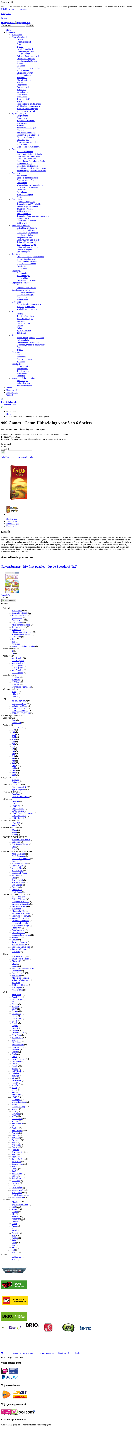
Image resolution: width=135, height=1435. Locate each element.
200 (13, 753)
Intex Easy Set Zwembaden (28, 156)
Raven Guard (17, 880)
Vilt (13, 1250)
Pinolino (15, 1135)
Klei (13, 1214)
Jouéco (14, 1087)
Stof (13, 1247)
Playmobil (21, 66)
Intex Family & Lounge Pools (29, 154)
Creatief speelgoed (24, 249)
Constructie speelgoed (26, 58)
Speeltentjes (22, 297)
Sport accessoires (24, 330)
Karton (14, 1209)
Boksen (20, 326)
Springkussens (23, 218)
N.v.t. (14, 691)
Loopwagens (22, 116)
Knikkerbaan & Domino (27, 61)
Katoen (15, 1211)
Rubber (15, 1238)
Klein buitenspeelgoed (21, 225)
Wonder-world (18, 1197)
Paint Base (16, 794)
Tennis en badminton (25, 316)
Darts (19, 347)
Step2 (14, 1171)
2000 (14, 770)
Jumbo (14, 1090)
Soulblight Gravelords (21, 947)
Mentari (15, 1109)
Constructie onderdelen (26, 280)
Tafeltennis (21, 333)
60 (13, 749)
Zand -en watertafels (25, 180)
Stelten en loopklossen (26, 230)
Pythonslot (16, 1145)
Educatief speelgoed (25, 51)
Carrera (15, 1011)
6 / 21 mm (16, 823)
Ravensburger (17, 1152)
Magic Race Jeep (19, 1102)
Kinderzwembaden (25, 151)
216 (13, 756)
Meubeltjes (16, 302)
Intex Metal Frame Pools (27, 159)
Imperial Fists (17, 868)
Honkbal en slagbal (25, 318)
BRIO (14, 1009)
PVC (14, 1235)
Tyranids (15, 887)
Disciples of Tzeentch (21, 904)
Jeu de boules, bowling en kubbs (30, 337)
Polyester (15, 1233)
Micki (14, 1111)
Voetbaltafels (22, 368)
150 (13, 730)
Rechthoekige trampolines (27, 206)
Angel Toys (16, 997)
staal (13, 1245)
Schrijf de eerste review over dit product (17, 457)
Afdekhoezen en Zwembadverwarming (33, 168)
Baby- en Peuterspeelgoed (28, 56)
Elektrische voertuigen (26, 132)
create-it (15, 1028)
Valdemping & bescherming (23, 378)
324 (13, 761)
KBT (14, 1092)
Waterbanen (22, 182)
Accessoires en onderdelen (28, 142)
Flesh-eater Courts (19, 906)
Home (8, 30)
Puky (14, 1142)
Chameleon (16, 1014)
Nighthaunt (16, 928)
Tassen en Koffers (24, 99)
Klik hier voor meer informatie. (14, 9)
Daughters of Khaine (20, 901)
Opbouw (15, 782)
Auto (14, 720)
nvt (13, 1126)
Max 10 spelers (18, 660)
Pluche (20, 82)
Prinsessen (16, 982)
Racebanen (21, 89)
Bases (14, 849)
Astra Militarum (18, 854)
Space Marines (18, 882)
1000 (14, 765)
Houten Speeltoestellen (26, 259)
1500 (14, 768)
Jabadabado (16, 1080)
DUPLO (15, 801)
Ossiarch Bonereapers (21, 935)
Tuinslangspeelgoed (25, 194)
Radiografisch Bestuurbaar (28, 135)
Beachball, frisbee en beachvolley (31, 345)
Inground (15, 780)
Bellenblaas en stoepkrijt (27, 228)
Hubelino (15, 1073)
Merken (4, 1353)
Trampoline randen (25, 209)
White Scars (17, 892)
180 (13, 732)
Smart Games (17, 1164)
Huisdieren (16, 975)
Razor (14, 1154)
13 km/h (15, 694)
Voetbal (20, 314)
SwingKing (16, 1178)
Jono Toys (16, 1085)
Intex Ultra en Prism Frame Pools (31, 161)
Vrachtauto (16, 722)
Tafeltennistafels (23, 371)
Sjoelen (20, 349)
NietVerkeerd (17, 1123)
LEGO (20, 39)
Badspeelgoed (23, 87)
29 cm (14, 830)
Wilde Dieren (17, 990)
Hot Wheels (16, 1071)
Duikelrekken (22, 278)
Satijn (14, 1240)
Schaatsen (21, 361)
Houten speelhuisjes (25, 295)
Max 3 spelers (17, 665)
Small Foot (16, 1161)
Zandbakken (22, 175)
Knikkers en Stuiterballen (27, 235)
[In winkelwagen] (3, 452)
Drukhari (15, 861)
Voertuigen (16, 987)
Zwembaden (17, 149)
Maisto (14, 1104)
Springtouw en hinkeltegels (28, 240)
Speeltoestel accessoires (27, 261)
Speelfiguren (22, 94)
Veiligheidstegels (24, 223)
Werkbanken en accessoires (28, 106)
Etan (13, 1040)
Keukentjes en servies (26, 306)
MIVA (14, 1116)
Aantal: (4, 449)
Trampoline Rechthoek (21, 687)
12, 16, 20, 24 (17, 727)
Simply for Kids (18, 1159)
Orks (14, 878)
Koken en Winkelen (20, 980)
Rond (14, 1259)
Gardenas (16, 1049)
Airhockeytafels (23, 366)
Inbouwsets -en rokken (26, 221)
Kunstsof (15, 1216)
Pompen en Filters (24, 163)
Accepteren (6, 13)
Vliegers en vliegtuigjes (26, 111)
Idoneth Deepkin (19, 918)
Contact (9, 395)
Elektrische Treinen (25, 73)
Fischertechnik (18, 1045)
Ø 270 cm (16, 682)
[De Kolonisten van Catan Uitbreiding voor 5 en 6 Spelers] (12, 514)
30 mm (14, 825)
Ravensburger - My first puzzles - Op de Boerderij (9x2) (39, 566)
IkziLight (15, 1076)
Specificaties (11, 521)
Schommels (16, 271)
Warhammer (17, 35)
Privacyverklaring (46, 1353)
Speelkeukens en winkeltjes (28, 68)
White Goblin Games (20, 1195)
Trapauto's (21, 125)
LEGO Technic (18, 818)
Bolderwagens (23, 139)
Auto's (19, 197)
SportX (15, 1169)
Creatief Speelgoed (25, 49)
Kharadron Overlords (20, 920)
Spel (13, 335)
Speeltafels (16, 364)
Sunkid (15, 1176)
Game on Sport (18, 1047)
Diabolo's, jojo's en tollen (27, 233)
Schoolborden (22, 92)
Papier (14, 1226)
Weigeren (5, 18)
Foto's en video (12, 526)
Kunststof (16, 1219)
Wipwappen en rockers (26, 287)
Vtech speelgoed (24, 42)
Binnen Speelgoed (19, 37)
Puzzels (20, 44)
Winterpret (16, 352)
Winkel (9, 388)
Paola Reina (17, 1130)
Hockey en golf (23, 323)
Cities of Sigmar (18, 899)
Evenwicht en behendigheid (28, 342)
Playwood (16, 1140)
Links (77, 1353)
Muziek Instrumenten (26, 80)
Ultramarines (17, 889)
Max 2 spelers (17, 663)
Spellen (20, 46)
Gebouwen (16, 971)
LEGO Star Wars (19, 816)
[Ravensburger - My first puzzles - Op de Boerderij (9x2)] (12, 593)
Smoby (15, 1166)
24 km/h (15, 696)
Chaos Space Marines (21, 858)
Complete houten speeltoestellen (30, 256)
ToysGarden (17, 1188)
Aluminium (16, 1202)
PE (13, 1228)
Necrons (15, 875)
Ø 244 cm (16, 680)
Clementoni (16, 1018)
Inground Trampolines (26, 202)
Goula (14, 1054)
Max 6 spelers (17, 672)
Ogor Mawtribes (18, 930)
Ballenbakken (22, 299)
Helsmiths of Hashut (20, 916)
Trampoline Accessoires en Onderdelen (33, 216)
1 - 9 (13, 746)
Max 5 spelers (17, 670)
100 (13, 751)
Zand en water (18, 173)
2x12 (14, 734)
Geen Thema (17, 973)
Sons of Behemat (19, 944)
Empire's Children (19, 863)
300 (13, 758)
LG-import (16, 1099)
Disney (15, 963)
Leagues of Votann (19, 873)
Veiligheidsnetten (24, 211)
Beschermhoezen (24, 213)
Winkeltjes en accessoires (27, 309)
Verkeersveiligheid (24, 385)
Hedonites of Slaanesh (21, 913)
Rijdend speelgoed (19, 113)
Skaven (15, 940)
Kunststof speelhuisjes (26, 292)
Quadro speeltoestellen (26, 264)
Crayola (15, 1025)
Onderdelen (22, 268)
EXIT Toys (16, 1042)
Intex (14, 1078)
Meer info (5, 595)
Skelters (20, 130)
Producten (10, 32)
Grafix (14, 1056)
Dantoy (15, 1030)
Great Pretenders (18, 1059)
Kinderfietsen (22, 144)
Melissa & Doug (18, 1107)
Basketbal (21, 321)
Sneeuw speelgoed (24, 359)
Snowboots (21, 357)
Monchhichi (17, 1118)
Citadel (15, 1016)
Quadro (15, 1147)
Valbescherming (23, 383)
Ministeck (16, 1114)
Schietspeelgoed (23, 252)
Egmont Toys (17, 1037)
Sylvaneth (16, 951)
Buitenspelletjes (23, 340)
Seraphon (16, 937)
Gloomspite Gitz (18, 911)
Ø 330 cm (16, 684)
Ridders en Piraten (19, 985)
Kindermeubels (23, 70)
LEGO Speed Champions (22, 813)
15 (13, 653)
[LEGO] (15, 1304)
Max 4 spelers (17, 668)
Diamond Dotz (18, 1033)
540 (13, 742)
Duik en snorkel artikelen (27, 187)
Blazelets (15, 1006)
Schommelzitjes (23, 275)
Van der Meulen (18, 1190)
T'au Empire (17, 885)
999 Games (16, 994)
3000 (14, 773)
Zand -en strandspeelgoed (27, 108)
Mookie (15, 1121)
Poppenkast (21, 85)
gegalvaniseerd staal (20, 1204)
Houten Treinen (23, 54)
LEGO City (16, 806)
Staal (14, 1243)
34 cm (14, 832)
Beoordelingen (12, 524)
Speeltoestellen (18, 254)
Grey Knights (17, 866)
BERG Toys (17, 999)
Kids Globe (16, 1095)
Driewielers (21, 123)
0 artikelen (9, 403)
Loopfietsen (22, 118)
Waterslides (21, 190)
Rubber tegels (22, 380)
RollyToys (16, 1157)
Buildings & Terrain (20, 844)
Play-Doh (16, 1138)
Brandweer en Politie (20, 959)
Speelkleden (22, 97)
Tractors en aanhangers (26, 128)
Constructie (21, 266)
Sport (14, 311)
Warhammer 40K (19, 787)
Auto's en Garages (24, 75)
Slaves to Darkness (19, 942)
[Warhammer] (14, 1272)
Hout (14, 1207)
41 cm (14, 835)
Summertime (17, 1173)
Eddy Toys (16, 1035)
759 (13, 744)
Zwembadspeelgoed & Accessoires (31, 171)
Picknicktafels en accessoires (29, 304)
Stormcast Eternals (19, 949)
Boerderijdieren (18, 956)
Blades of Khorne (19, 897)
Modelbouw (22, 77)
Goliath (15, 1052)
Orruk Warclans (18, 932)
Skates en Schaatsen (25, 137)
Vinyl (14, 1252)
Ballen (19, 328)
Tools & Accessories (20, 796)
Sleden (20, 354)
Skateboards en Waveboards (28, 147)
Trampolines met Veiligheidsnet (30, 204)
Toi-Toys (15, 1183)
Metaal (14, 1223)
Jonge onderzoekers (25, 237)
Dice (14, 847)
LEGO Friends (18, 811)
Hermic (15, 1066)
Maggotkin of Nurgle (20, 925)
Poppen (20, 63)
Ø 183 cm (16, 677)
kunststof (15, 1221)
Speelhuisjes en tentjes (21, 290)
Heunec (15, 1068)
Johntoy (15, 1083)
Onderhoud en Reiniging (27, 166)
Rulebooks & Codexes (21, 839)
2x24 (14, 737)
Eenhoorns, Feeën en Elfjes (23, 968)
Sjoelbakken (22, 373)
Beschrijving (11, 519)
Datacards (16, 842)
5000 (14, 775)
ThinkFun (16, 1180)
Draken (15, 966)
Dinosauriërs (17, 961)
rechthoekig (16, 1257)
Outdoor (15, 1128)
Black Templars (18, 856)
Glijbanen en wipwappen (22, 283)
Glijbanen (21, 285)
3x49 (14, 739)
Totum (14, 1185)
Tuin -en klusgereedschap (27, 242)
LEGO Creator (18, 808)
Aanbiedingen (12, 392)
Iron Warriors (17, 870)
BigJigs (15, 1004)
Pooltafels (21, 376)
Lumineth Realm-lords (21, 923)
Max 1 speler (17, 658)
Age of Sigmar (18, 789)
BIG (13, 1002)
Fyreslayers (16, 909)
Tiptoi (19, 101)
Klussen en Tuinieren (20, 978)
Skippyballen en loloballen (28, 247)
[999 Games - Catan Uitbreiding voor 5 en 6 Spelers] (18, 499)
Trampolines (17, 199)
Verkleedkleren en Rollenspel (29, 104)
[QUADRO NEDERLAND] (14, 1288)
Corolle (15, 1023)
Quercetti (15, 1149)
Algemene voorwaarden (23, 1353)
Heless (14, 1064)
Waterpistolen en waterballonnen (30, 185)
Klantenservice (12, 390)
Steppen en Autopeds (26, 120)
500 (13, 763)
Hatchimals (16, 1061)
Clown (14, 1021)
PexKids (15, 1133)
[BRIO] (14, 1320)
